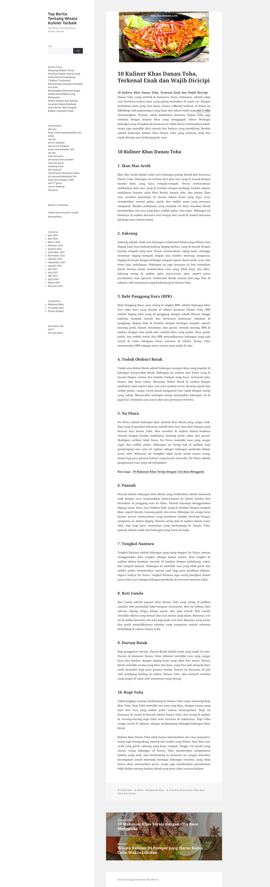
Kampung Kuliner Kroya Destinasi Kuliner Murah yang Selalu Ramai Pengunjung (64, 74)
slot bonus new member (61, 159)
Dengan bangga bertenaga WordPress (138, 879)
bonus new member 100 (61, 149)
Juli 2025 (52, 269)
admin (140, 790)
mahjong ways (55, 166)
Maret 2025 (54, 282)
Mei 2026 (53, 238)
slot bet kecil (54, 125)
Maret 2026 (54, 242)
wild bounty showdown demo (64, 173)
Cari (50, 46)
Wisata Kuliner (56, 311)
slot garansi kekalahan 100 (62, 176)
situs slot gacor (56, 156)
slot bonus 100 (55, 326)
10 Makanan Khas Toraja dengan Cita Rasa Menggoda (168, 471)
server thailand (56, 142)
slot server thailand (58, 146)
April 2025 (53, 279)
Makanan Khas (56, 304)
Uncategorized (56, 307)
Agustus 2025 (55, 265)
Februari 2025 (55, 286)
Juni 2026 (53, 235)
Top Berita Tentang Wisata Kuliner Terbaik (62, 18)
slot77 (51, 329)
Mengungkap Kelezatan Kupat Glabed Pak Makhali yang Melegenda (64, 94)
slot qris (52, 129)
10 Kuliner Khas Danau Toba (184, 790)
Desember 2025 (56, 252)
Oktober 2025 (55, 259)
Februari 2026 (55, 245)
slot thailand (54, 169)
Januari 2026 (55, 248)
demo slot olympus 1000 (61, 179)
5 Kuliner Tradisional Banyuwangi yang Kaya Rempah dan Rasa (65, 84)
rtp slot (52, 139)
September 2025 (57, 262)
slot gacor (53, 189)
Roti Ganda (130, 793)
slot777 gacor (55, 183)
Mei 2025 (53, 275)
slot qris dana (55, 332)
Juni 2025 (53, 272)
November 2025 (56, 255)
